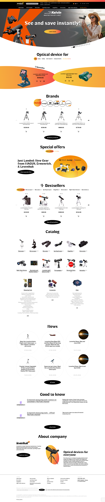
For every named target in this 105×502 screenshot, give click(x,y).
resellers (42, 4)
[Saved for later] (82, 3)
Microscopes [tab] (29, 189)
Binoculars (45, 251)
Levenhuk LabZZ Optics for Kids (46, 271)
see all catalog (83, 7)
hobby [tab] (43, 58)
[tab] (37, 103)
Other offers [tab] (49, 151)
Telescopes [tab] (20, 189)
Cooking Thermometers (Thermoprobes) (28, 313)
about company (50, 478)
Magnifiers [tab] (56, 189)
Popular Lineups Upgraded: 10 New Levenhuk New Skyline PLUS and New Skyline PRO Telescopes (28, 369)
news (49, 2)
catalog (41, 2)
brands (58, 2)
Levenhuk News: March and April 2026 (77, 367)
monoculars (63, 7)
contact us (62, 483)
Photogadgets (58, 270)
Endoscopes (28, 305)
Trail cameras (77, 305)
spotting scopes (46, 7)
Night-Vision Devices (22, 270)
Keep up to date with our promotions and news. (27, 488)
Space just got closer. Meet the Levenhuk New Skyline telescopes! (52, 368)
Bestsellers (82, 270)
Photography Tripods (77, 299)
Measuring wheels (27, 306)
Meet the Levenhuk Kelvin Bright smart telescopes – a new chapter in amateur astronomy (28, 344)
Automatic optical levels (28, 297)
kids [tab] (35, 58)
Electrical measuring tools (27, 303)
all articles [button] (52, 427)
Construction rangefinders (27, 293)
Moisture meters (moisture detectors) (27, 302)
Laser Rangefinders (77, 297)
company (46, 2)
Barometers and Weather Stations (33, 271)
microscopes (29, 7)
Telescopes (21, 251)
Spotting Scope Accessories (52, 295)
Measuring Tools (28, 290)
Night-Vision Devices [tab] (74, 189)
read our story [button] (23, 455)
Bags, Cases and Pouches (77, 301)
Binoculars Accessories (52, 297)
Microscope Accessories (52, 294)
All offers (56, 151)
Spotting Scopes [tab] (47, 189)
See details (56, 0)
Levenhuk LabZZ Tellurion (69, 75)
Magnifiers (70, 251)
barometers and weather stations (35, 484)
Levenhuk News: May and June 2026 (77, 342)
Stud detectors (28, 301)
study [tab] (39, 58)
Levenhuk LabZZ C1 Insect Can (40, 75)
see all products (67, 58)
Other (27, 309)
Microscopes (33, 251)
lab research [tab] (49, 58)
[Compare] (84, 3)
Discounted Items (71, 270)
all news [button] (52, 382)
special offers (47, 4)
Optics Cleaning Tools (77, 302)
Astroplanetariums (77, 293)
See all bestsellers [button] (52, 222)
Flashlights (77, 298)
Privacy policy (19, 499)
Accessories (52, 290)
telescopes (21, 7)
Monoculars (83, 251)
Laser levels (28, 295)
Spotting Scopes (58, 251)
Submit (41, 489)
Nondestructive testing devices (28, 298)
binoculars (37, 7)
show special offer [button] (26, 172)
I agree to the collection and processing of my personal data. (58, 489)
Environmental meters (27, 310)
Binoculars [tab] (38, 189)
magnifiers (55, 7)
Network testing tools (27, 307)
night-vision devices (72, 7)
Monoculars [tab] (64, 189)
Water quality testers (28, 311)
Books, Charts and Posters (77, 303)
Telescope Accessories (52, 293)
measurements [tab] (57, 58)
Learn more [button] (52, 31)
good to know (54, 2)
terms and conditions (65, 2)
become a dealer (64, 480)
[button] (80, 3)
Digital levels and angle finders (27, 299)
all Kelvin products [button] (52, 137)
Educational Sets (77, 294)
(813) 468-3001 (81, 478)
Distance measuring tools (28, 294)
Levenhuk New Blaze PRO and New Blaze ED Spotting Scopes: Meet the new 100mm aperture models (52, 344)
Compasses (77, 295)
